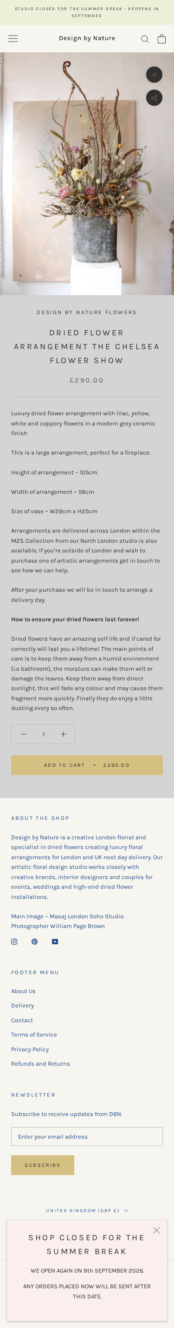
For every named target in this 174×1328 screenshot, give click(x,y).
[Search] (145, 38)
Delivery (22, 1005)
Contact (22, 1020)
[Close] (156, 1230)
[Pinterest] (35, 941)
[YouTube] (55, 941)
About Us (23, 991)
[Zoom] (154, 75)
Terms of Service (34, 1034)
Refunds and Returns (40, 1063)
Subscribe (43, 1165)
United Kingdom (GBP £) (83, 1210)
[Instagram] (14, 941)
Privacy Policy (30, 1049)
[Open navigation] (13, 38)
